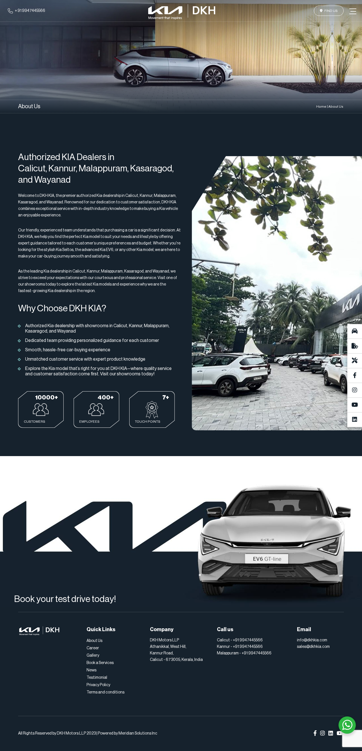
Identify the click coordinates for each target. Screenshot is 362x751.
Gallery (93, 656)
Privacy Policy (98, 685)
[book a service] (354, 361)
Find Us (331, 10)
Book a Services (100, 663)
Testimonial (97, 678)
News (91, 670)
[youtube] (354, 405)
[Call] (354, 331)
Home (321, 106)
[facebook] (354, 375)
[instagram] (354, 390)
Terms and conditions (105, 692)
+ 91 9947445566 (30, 11)
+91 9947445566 (248, 640)
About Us (94, 641)
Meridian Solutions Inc (137, 733)
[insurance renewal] (354, 346)
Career (93, 648)
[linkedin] (354, 419)
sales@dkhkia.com (313, 647)
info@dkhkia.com (312, 640)
